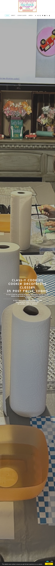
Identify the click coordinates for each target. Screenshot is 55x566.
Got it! (49, 564)
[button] (36, 15)
